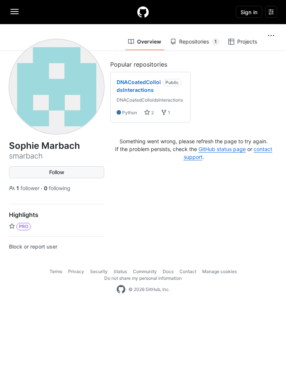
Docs (168, 271)
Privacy (76, 271)
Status (120, 271)
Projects (247, 41)
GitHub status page (222, 149)
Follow (56, 172)
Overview (149, 41)
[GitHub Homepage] (121, 289)
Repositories (198, 41)
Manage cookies (219, 271)
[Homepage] (143, 12)
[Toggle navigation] (14, 11)
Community (145, 271)
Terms (56, 271)
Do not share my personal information (143, 278)
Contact (187, 271)
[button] (271, 36)
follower (28, 188)
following (57, 188)
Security (99, 271)
